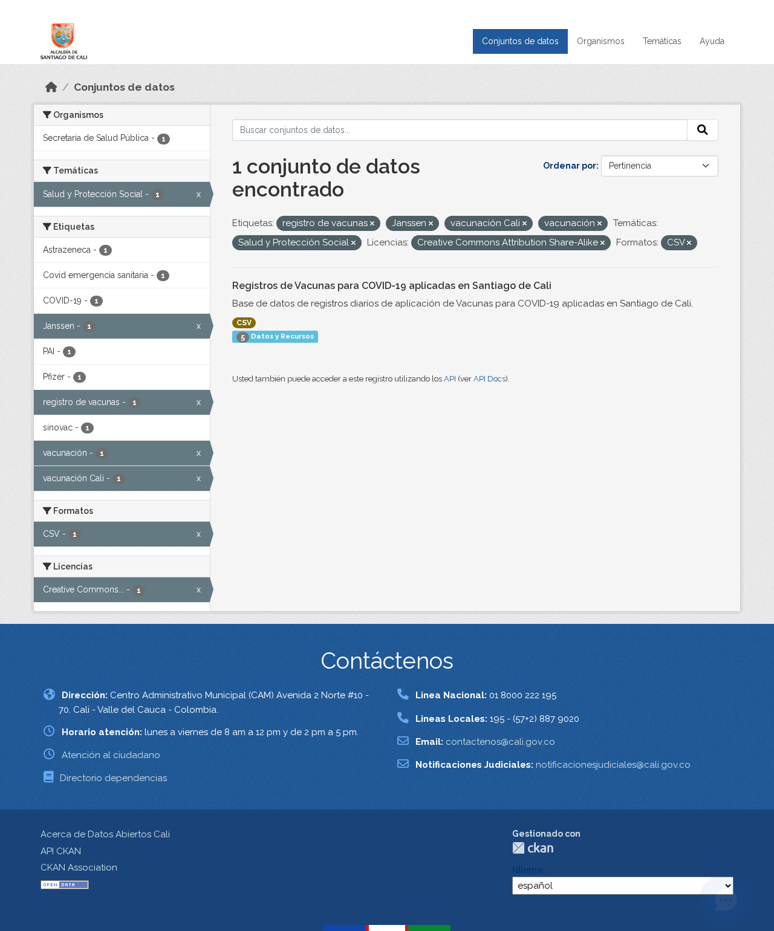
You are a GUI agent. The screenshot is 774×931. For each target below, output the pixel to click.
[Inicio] (51, 87)
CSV (244, 323)
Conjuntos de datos (520, 41)
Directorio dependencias (113, 778)
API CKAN (61, 851)
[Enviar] (702, 130)
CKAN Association (79, 867)
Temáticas (662, 41)
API (450, 378)
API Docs (489, 378)
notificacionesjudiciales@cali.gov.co (613, 764)
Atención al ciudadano (111, 755)
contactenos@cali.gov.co (500, 741)
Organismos (601, 41)
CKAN (532, 848)
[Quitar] (372, 224)
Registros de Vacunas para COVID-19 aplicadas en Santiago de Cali (391, 285)
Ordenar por (569, 165)
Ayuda (712, 41)
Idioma (527, 870)
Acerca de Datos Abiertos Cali (105, 834)
